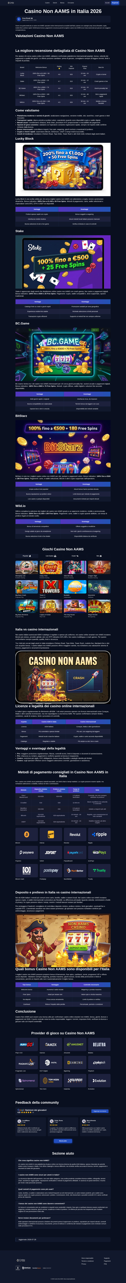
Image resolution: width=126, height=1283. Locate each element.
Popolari (25, 556)
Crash (74, 556)
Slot (98, 556)
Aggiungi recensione (100, 1111)
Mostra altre (63, 1141)
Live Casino (49, 556)
